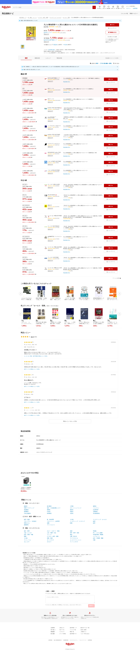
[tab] (26, 58)
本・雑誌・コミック (32, 17)
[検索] (94, 7)
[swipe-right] (119, 293)
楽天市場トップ (22, 17)
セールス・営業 (66, 17)
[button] (104, 7)
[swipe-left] (20, 293)
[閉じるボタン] (120, 20)
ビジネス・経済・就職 (43, 17)
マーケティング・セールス (55, 17)
